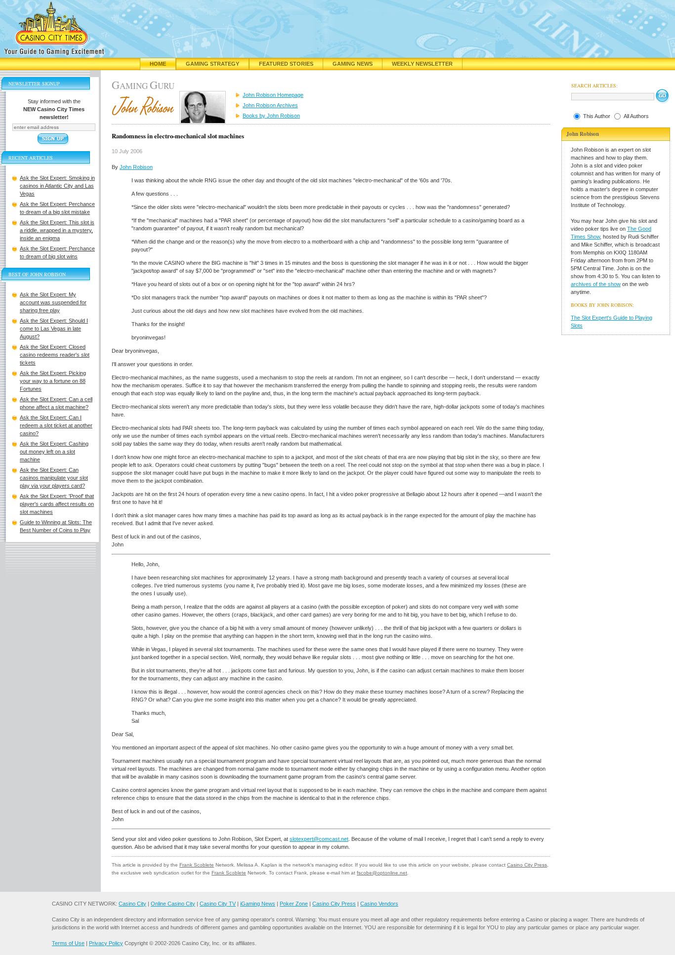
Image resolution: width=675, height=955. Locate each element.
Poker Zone (294, 904)
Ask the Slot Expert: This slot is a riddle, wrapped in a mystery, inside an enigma (57, 230)
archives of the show (596, 284)
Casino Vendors (379, 904)
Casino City (132, 904)
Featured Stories (286, 64)
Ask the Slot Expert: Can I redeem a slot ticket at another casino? (56, 425)
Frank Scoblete (196, 865)
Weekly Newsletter (422, 64)
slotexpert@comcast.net (319, 839)
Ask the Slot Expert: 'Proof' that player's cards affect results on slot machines (57, 504)
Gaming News (353, 64)
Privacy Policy (106, 943)
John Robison (136, 167)
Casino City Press (527, 865)
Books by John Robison (271, 116)
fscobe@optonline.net (382, 872)
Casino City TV (218, 904)
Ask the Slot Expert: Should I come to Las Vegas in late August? (54, 328)
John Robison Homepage (273, 95)
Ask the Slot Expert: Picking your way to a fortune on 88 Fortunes (53, 381)
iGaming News (257, 904)
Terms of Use (68, 943)
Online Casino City (173, 904)
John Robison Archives (270, 105)
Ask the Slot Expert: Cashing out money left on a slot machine (54, 451)
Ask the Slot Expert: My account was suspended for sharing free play (53, 302)
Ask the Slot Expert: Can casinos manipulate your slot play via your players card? (54, 478)
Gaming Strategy (212, 64)
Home (158, 64)
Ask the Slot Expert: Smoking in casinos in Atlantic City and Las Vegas (57, 186)
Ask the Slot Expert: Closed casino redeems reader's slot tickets (54, 355)
